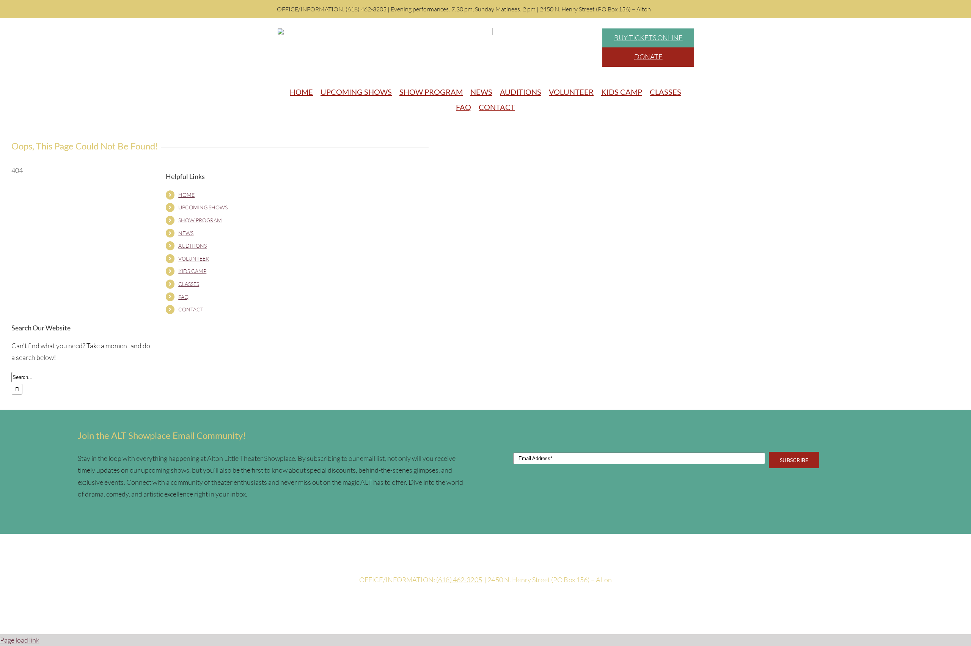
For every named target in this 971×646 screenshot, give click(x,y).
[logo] (385, 31)
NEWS (185, 233)
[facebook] (485, 564)
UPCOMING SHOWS (203, 207)
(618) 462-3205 (459, 579)
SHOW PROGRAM (200, 220)
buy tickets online (648, 37)
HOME (186, 195)
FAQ (183, 297)
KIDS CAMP (192, 271)
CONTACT (190, 309)
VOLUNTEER (193, 258)
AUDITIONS (192, 245)
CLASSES (188, 284)
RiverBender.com (555, 605)
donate (648, 56)
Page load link (19, 640)
